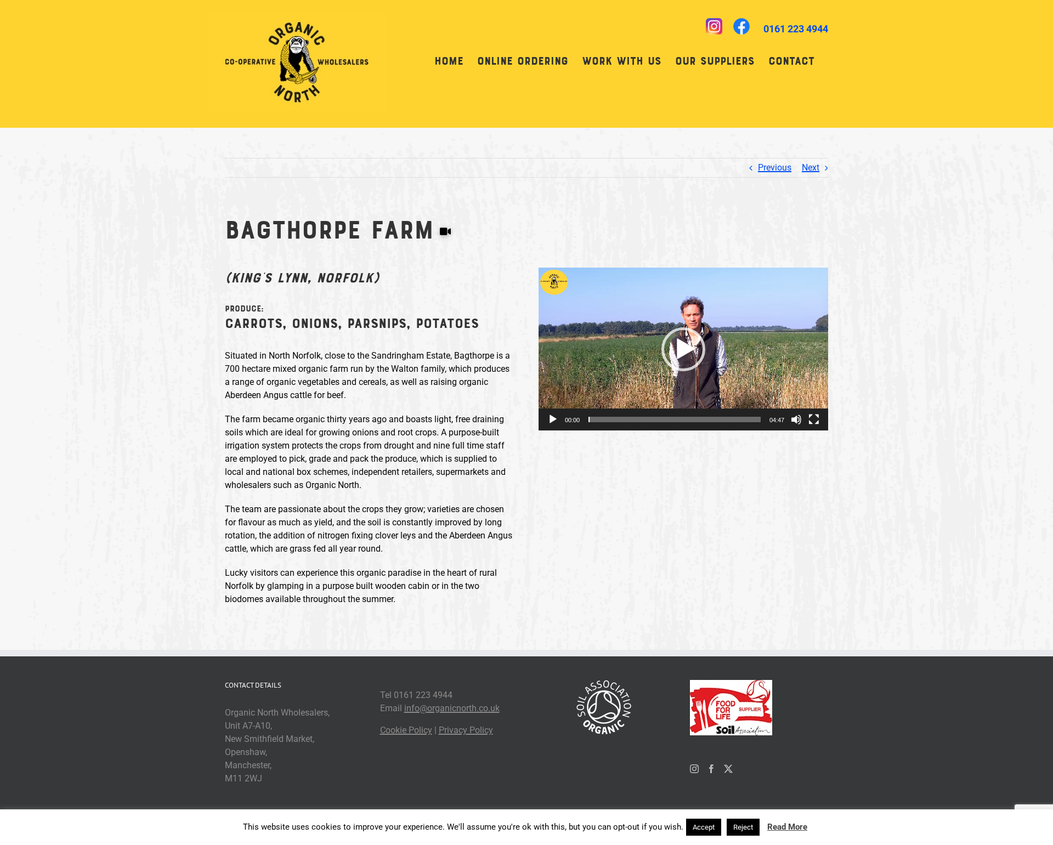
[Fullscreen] (813, 419)
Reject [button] (743, 827)
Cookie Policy (406, 730)
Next (810, 167)
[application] (683, 349)
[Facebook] (711, 768)
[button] (683, 349)
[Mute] (796, 419)
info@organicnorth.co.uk (452, 708)
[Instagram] (694, 768)
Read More (787, 827)
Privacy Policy (466, 730)
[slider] (674, 419)
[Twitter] (728, 768)
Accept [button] (704, 827)
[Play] (552, 419)
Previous (774, 167)
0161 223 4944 (795, 29)
